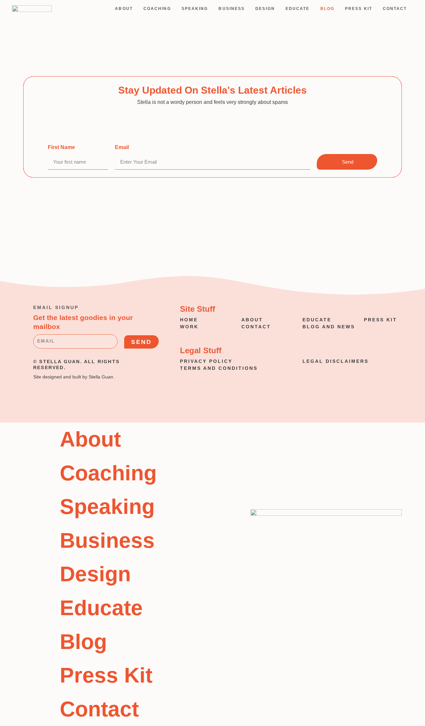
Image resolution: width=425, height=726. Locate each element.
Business (231, 8)
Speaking (195, 8)
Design (265, 8)
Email (122, 147)
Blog (327, 8)
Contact (395, 8)
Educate (298, 8)
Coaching (157, 8)
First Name (61, 147)
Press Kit (358, 8)
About (124, 8)
